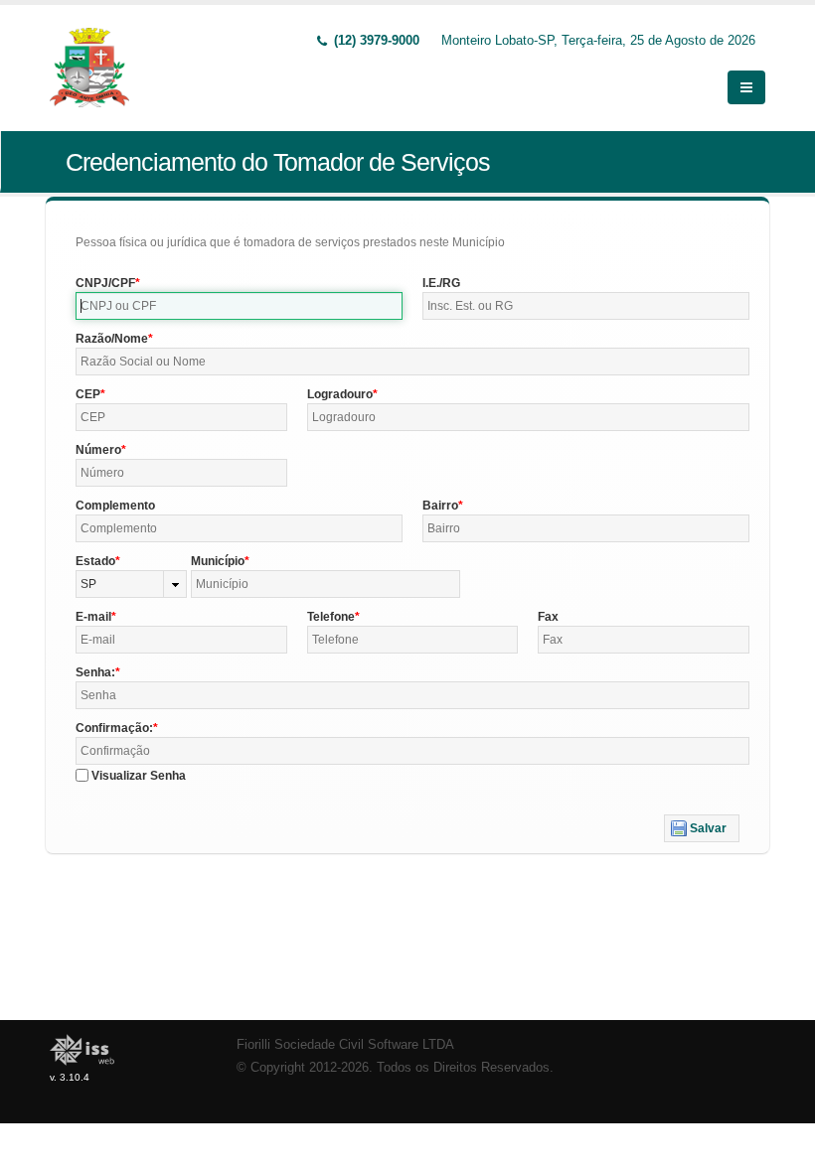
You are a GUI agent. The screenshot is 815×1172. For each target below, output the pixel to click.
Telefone (331, 617)
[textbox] (239, 306)
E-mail (93, 617)
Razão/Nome (112, 339)
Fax (548, 617)
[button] (701, 828)
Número (98, 450)
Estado (95, 561)
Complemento (115, 506)
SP (88, 584)
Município (217, 561)
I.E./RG (441, 283)
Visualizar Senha (138, 776)
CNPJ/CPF (105, 283)
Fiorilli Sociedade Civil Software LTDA (345, 1045)
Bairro (440, 506)
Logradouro (340, 394)
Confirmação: (114, 728)
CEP (88, 394)
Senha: (95, 672)
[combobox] (131, 584)
